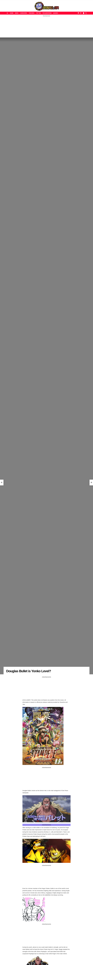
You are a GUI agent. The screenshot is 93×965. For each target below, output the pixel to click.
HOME (11, 13)
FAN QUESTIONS (47, 13)
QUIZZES (55, 13)
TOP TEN (38, 13)
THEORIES (31, 13)
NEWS (16, 13)
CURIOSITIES (23, 13)
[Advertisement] (46, 27)
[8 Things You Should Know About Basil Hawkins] (1, 482)
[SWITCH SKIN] (83, 13)
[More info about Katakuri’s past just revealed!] (91, 482)
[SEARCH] (86, 13)
